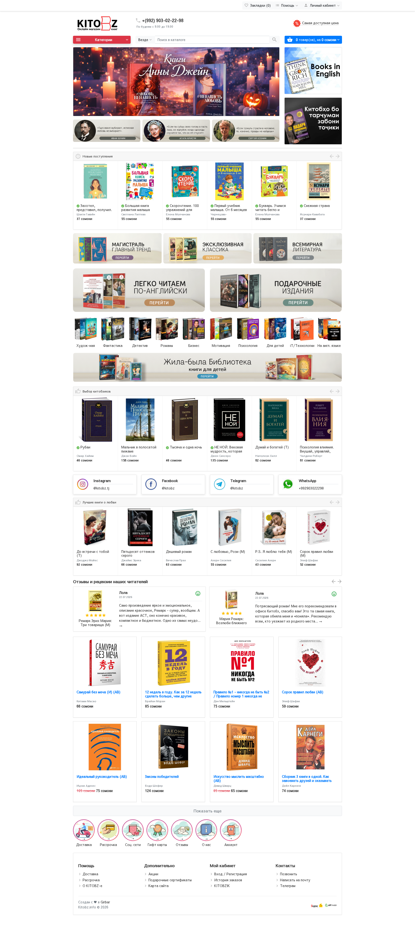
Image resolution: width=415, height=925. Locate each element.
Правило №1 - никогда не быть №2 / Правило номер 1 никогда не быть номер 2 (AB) (241, 695)
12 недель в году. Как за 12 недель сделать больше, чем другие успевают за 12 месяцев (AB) (173, 695)
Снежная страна (272, 205)
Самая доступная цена (320, 22)
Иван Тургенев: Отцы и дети (231, 621)
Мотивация (221, 345)
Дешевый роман (134, 551)
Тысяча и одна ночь (141, 447)
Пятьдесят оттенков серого (93, 553)
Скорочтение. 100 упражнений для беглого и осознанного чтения (139, 211)
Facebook (170, 480)
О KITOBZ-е (92, 885)
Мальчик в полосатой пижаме (94, 449)
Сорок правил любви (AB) (302, 691)
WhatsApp (307, 480)
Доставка (90, 873)
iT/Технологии (302, 345)
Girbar (105, 902)
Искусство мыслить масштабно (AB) (239, 778)
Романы (167, 345)
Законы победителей (162, 776)
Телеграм (287, 885)
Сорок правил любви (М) (271, 553)
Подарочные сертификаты (170, 879)
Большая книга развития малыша (91, 207)
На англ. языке (329, 345)
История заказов (228, 879)
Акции (153, 873)
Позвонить (288, 873)
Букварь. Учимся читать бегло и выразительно (226, 209)
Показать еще (207, 811)
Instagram (102, 480)
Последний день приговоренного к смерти (315, 209)
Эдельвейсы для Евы (316, 551)
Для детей (275, 345)
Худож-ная (85, 345)
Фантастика (112, 345)
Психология (247, 345)
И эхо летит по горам (317, 447)
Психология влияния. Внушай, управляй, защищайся (272, 451)
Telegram (238, 480)
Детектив (140, 345)
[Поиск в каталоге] (274, 40)
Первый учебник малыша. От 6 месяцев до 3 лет (184, 209)
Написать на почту (295, 879)
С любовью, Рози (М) (183, 551)
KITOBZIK (222, 885)
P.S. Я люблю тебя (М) (229, 551)
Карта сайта (158, 885)
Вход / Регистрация (230, 873)
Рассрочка (91, 879)
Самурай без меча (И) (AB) (98, 691)
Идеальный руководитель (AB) (102, 776)
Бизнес (193, 345)
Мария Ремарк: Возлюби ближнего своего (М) (95, 621)
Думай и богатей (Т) (227, 447)
